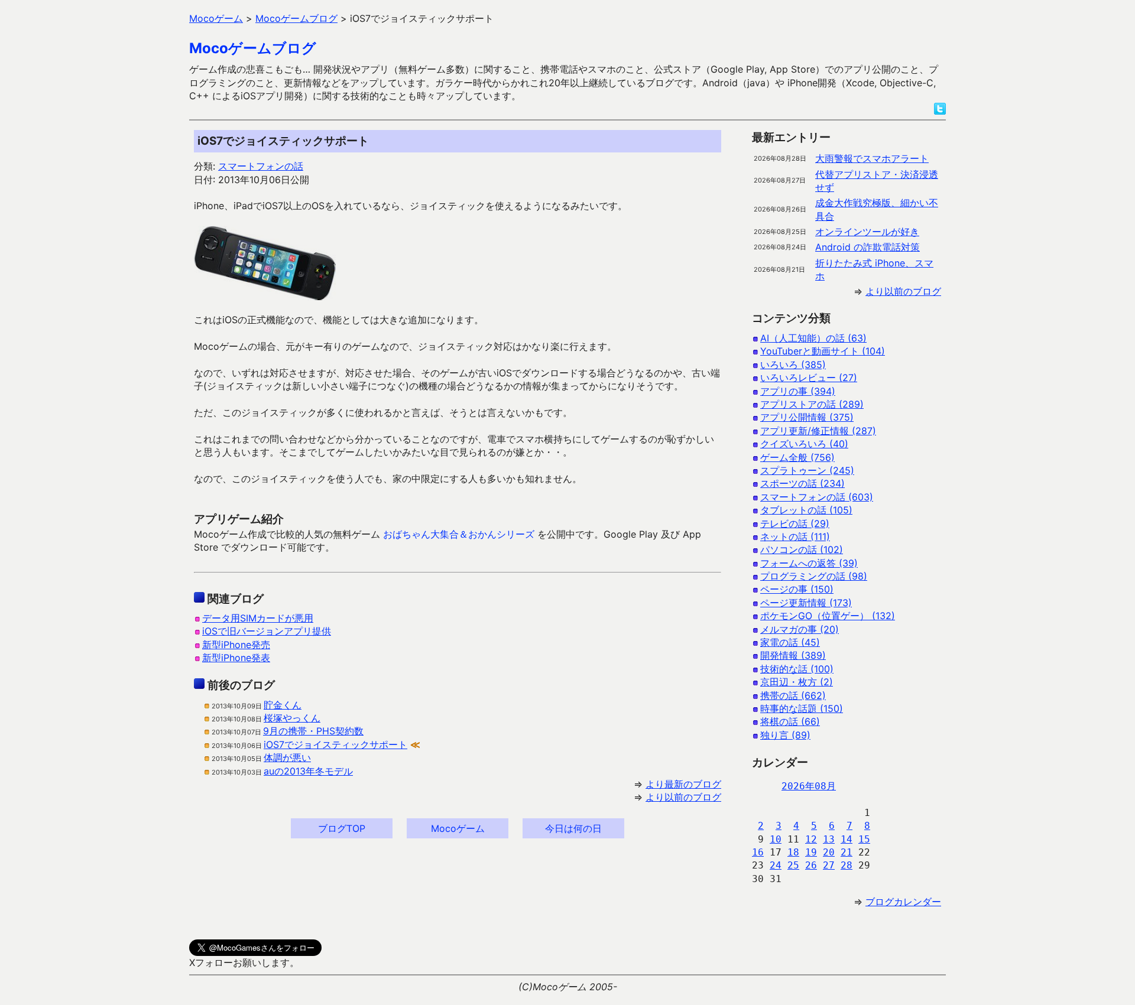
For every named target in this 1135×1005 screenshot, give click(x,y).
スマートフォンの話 (260, 166)
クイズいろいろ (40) (804, 444)
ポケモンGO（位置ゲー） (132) (827, 616)
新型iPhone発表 (236, 658)
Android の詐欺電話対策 (867, 247)
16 (758, 852)
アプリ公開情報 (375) (807, 417)
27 (829, 865)
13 (829, 839)
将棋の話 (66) (790, 721)
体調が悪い (287, 757)
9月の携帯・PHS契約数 (313, 731)
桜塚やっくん (292, 718)
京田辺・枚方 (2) (796, 682)
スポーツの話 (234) (802, 483)
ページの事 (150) (797, 589)
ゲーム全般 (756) (797, 457)
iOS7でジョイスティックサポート (335, 744)
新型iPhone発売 (236, 645)
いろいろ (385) (793, 364)
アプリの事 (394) (797, 391)
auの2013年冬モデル (308, 771)
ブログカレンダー (903, 902)
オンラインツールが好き (867, 232)
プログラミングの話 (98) (813, 576)
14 (846, 839)
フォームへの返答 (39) (809, 563)
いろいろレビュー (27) (808, 377)
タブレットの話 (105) (806, 510)
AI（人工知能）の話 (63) (813, 338)
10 (775, 839)
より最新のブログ (683, 784)
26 (811, 865)
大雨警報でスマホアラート (872, 158)
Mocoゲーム (458, 828)
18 (793, 852)
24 (775, 865)
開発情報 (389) (793, 655)
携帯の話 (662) (793, 695)
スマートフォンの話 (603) (816, 497)
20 (829, 852)
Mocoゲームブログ (252, 48)
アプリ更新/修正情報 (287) (818, 431)
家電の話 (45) (790, 642)
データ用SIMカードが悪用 (257, 618)
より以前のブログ (683, 797)
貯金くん (282, 705)
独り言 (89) (785, 735)
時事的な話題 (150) (801, 708)
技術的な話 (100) (797, 669)
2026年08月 (808, 786)
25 (793, 865)
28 (846, 865)
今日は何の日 (573, 828)
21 (846, 852)
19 (811, 852)
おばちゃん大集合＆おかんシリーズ (458, 534)
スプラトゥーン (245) (807, 470)
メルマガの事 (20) (799, 629)
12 (811, 839)
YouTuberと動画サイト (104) (822, 351)
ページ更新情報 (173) (806, 603)
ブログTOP (341, 828)
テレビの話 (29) (794, 523)
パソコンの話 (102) (801, 549)
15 (864, 839)
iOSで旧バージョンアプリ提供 (266, 631)
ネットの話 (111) (795, 536)
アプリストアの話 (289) (812, 404)
